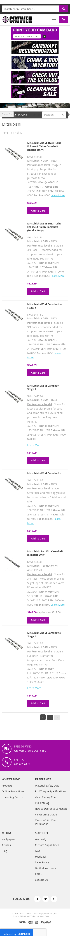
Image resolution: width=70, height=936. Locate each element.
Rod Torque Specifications (50, 791)
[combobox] (35, 8)
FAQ (37, 851)
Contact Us (41, 879)
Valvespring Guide (46, 814)
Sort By (37, 114)
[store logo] (17, 19)
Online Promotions (13, 791)
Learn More (58, 195)
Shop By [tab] (7, 114)
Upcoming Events (12, 797)
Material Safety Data (47, 785)
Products (7, 785)
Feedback (40, 856)
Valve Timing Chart (46, 797)
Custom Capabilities (47, 845)
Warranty (40, 839)
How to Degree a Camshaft (51, 808)
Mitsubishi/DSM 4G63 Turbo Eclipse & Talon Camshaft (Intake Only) (44, 146)
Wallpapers (8, 839)
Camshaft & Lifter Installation (45, 822)
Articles (6, 845)
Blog (4, 851)
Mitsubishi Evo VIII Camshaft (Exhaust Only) (45, 553)
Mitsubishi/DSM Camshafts (44, 473)
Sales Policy (42, 862)
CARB (38, 874)
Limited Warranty (45, 868)
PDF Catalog (42, 803)
